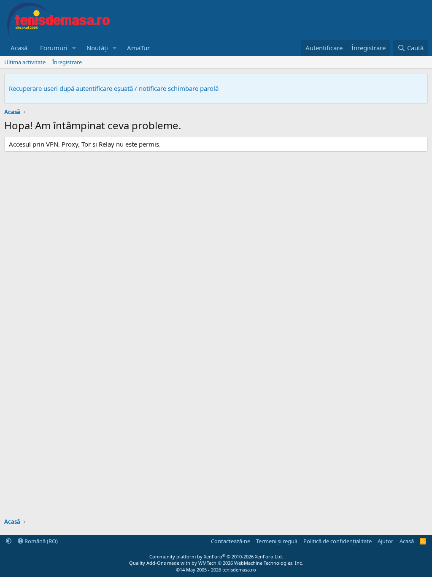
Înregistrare (67, 62)
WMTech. (250, 563)
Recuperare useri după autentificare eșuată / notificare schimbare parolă (114, 88)
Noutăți (97, 48)
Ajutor (385, 541)
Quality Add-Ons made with (160, 563)
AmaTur (138, 48)
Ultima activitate (25, 62)
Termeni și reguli (276, 541)
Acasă (19, 48)
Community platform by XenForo (216, 556)
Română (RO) (40, 541)
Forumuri (54, 48)
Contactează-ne (230, 541)
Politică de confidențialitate (337, 541)
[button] (74, 48)
